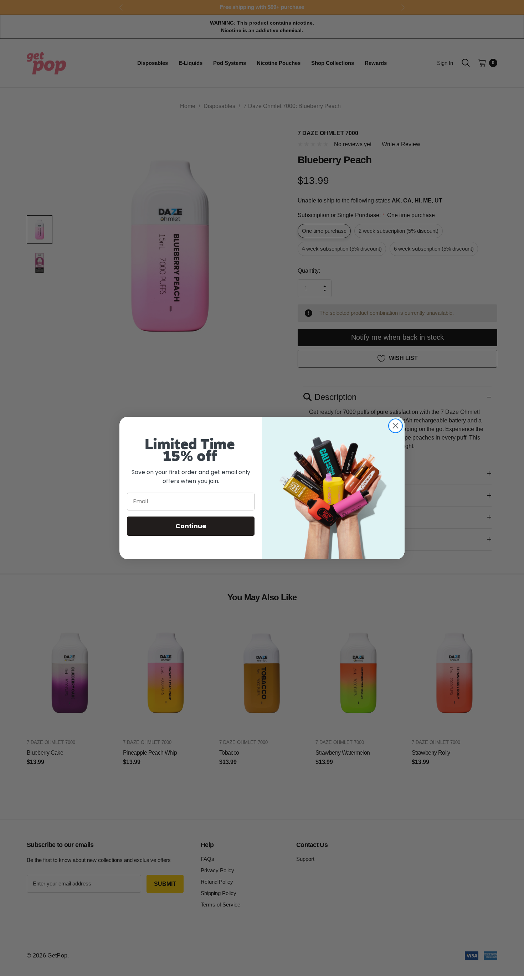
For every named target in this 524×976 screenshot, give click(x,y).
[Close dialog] (395, 426)
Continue (190, 526)
